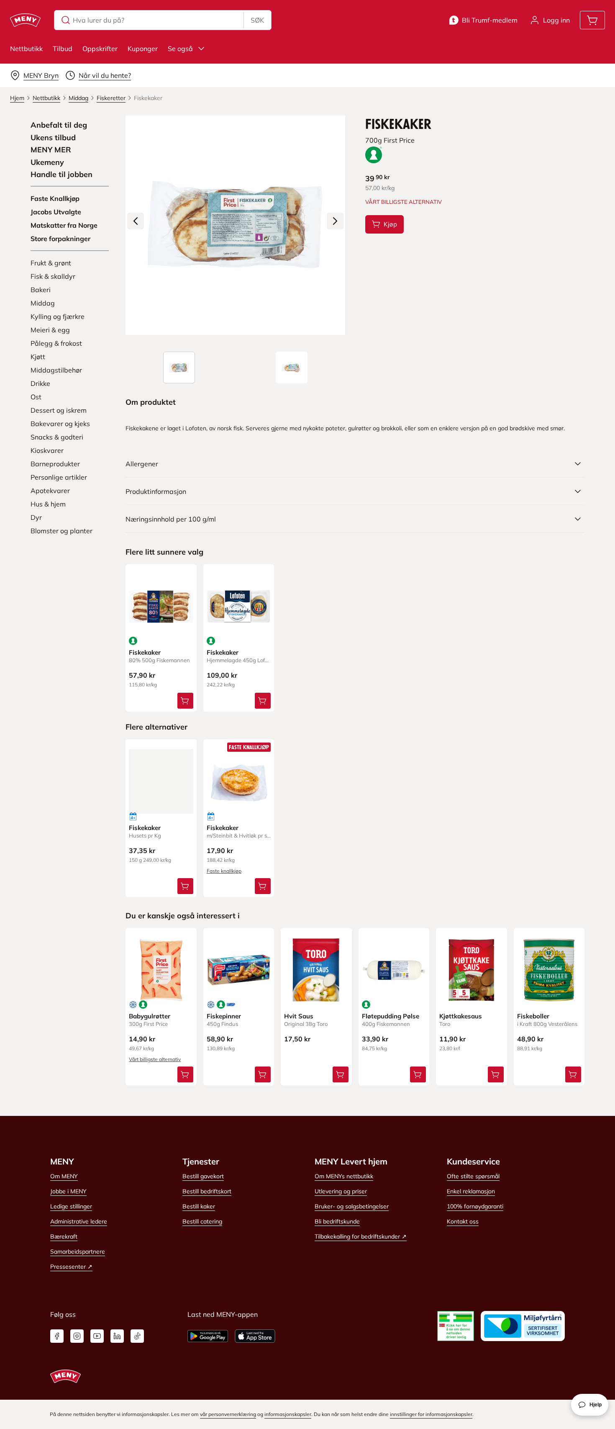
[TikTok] (137, 1336)
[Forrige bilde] (135, 221)
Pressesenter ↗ (71, 1266)
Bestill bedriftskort (206, 1191)
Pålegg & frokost (56, 343)
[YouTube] (97, 1336)
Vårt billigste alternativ (155, 1059)
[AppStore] (255, 1336)
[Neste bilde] (335, 221)
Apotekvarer (50, 490)
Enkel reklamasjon (471, 1191)
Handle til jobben (61, 174)
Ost (36, 397)
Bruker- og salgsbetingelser (352, 1206)
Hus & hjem (48, 504)
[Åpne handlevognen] (592, 20)
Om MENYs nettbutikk (344, 1176)
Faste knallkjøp (224, 871)
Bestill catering (202, 1221)
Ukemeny (47, 162)
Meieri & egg (50, 330)
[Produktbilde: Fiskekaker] (179, 367)
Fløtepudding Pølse (390, 1016)
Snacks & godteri (57, 437)
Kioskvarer (47, 450)
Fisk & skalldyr (53, 276)
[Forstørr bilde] (235, 225)
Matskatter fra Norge (64, 225)
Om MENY (64, 1176)
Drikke (40, 383)
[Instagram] (77, 1336)
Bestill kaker (198, 1206)
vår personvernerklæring (228, 1414)
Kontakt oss (463, 1221)
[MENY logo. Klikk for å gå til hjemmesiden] (25, 20)
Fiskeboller (533, 1016)
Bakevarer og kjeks (60, 423)
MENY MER (51, 149)
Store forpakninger (60, 238)
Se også (180, 48)
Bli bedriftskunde (337, 1221)
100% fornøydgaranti (475, 1206)
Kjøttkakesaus (460, 1016)
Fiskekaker (145, 652)
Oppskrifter (100, 48)
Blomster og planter (61, 531)
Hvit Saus (298, 1016)
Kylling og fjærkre (58, 316)
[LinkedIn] (117, 1336)
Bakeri (41, 289)
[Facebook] (57, 1336)
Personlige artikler (59, 477)
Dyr (36, 517)
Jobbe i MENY (68, 1191)
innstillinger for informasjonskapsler (431, 1414)
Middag (43, 303)
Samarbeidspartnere (77, 1251)
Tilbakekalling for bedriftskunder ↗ (361, 1236)
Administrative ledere (78, 1221)
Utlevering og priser (341, 1191)
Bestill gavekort (203, 1176)
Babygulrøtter (149, 1016)
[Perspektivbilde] (292, 367)
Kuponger (143, 48)
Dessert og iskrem (59, 410)
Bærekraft (63, 1236)
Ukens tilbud (53, 137)
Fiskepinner (224, 1016)
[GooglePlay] (207, 1336)
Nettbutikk (26, 48)
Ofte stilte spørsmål (473, 1176)
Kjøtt (38, 356)
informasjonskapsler (287, 1414)
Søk (257, 20)
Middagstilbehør (56, 370)
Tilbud (62, 48)
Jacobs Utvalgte (56, 212)
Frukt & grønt (51, 263)
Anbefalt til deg (59, 125)
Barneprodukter (55, 464)
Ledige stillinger (71, 1206)
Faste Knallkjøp (55, 198)
